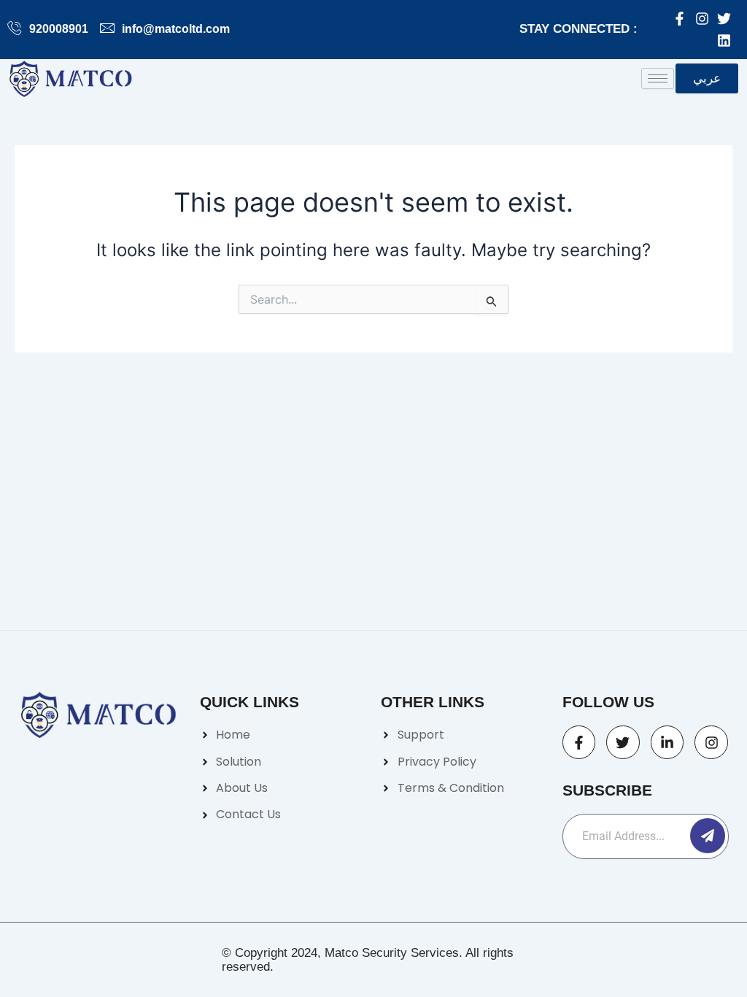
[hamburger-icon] (657, 78)
